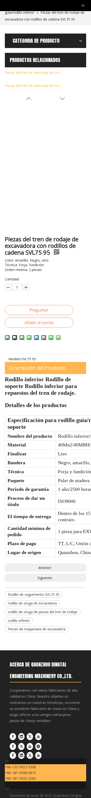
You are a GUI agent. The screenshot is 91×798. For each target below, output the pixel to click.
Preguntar (39, 310)
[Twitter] (30, 736)
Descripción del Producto (37, 368)
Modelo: (14, 359)
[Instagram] (38, 746)
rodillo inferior (19, 620)
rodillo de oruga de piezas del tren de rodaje (42, 612)
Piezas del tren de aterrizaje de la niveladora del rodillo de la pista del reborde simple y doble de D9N (34, 72)
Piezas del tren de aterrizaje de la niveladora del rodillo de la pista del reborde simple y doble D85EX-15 (34, 85)
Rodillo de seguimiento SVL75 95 (33, 594)
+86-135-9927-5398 (20, 767)
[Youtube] (38, 736)
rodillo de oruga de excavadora (32, 603)
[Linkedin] (21, 736)
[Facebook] (13, 736)
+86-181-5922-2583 (20, 778)
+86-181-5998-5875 (20, 772)
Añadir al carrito (39, 322)
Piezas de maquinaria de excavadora (37, 629)
